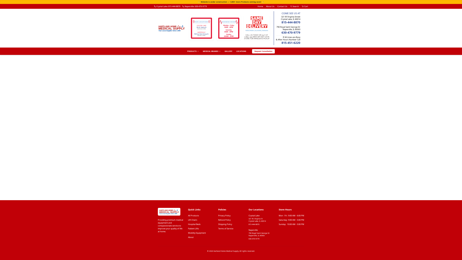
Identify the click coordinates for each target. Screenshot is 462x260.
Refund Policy (224, 220)
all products (193, 215)
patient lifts (193, 228)
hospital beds (194, 224)
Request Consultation (263, 51)
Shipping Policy (225, 224)
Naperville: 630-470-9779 (196, 6)
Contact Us (282, 6)
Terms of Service (225, 228)
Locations (241, 51)
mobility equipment (197, 233)
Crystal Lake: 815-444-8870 (168, 6)
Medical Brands (210, 51)
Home (260, 6)
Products (192, 51)
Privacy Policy (224, 215)
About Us (270, 6)
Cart (306, 6)
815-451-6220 (291, 43)
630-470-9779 (291, 32)
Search (296, 6)
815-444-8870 (291, 22)
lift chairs (192, 220)
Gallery (228, 51)
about (191, 237)
